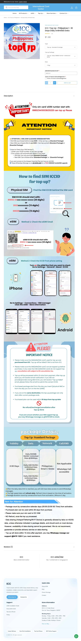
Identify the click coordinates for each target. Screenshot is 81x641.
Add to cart (67, 83)
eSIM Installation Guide (13, 605)
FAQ (43, 589)
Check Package (46, 592)
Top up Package (49, 52)
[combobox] (16, 7)
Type (46, 44)
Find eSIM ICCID (11, 608)
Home (15, 13)
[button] (76, 7)
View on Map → (46, 623)
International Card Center (51, 25)
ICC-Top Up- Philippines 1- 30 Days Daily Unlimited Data (21, 17)
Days (46, 62)
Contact (44, 595)
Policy (8, 614)
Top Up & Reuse (11, 611)
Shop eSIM (45, 586)
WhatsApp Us (12, 597)
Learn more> (28, 2)
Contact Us (23, 597)
